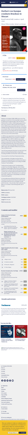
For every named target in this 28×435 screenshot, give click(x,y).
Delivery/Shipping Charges (6, 398)
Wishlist (2, 391)
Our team (3, 369)
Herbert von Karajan (5, 219)
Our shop (3, 371)
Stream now (8, 85)
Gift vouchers (4, 393)
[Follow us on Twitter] (5, 381)
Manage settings (12, 432)
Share (25, 94)
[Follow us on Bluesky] (8, 381)
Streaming (3, 389)
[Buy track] (25, 227)
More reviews (4, 110)
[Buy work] (25, 216)
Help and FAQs (4, 394)
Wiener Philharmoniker (6, 218)
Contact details (4, 408)
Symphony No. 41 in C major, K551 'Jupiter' (9, 248)
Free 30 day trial (21, 90)
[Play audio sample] (2, 227)
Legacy (6, 195)
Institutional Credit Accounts (6, 400)
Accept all (23, 432)
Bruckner (3, 271)
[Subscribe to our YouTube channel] (13, 381)
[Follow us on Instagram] (10, 381)
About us (3, 367)
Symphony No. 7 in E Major (12, 271)
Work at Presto (4, 377)
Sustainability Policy (5, 375)
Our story (3, 373)
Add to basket (22, 58)
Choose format (20, 79)
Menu (4, 2)
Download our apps (5, 413)
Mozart (5, 231)
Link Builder (3, 396)
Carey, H (3, 215)
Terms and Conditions (5, 402)
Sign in (2, 387)
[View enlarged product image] (14, 38)
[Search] (25, 5)
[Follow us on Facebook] (2, 381)
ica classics (7, 192)
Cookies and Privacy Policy (6, 404)
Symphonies (8, 202)
